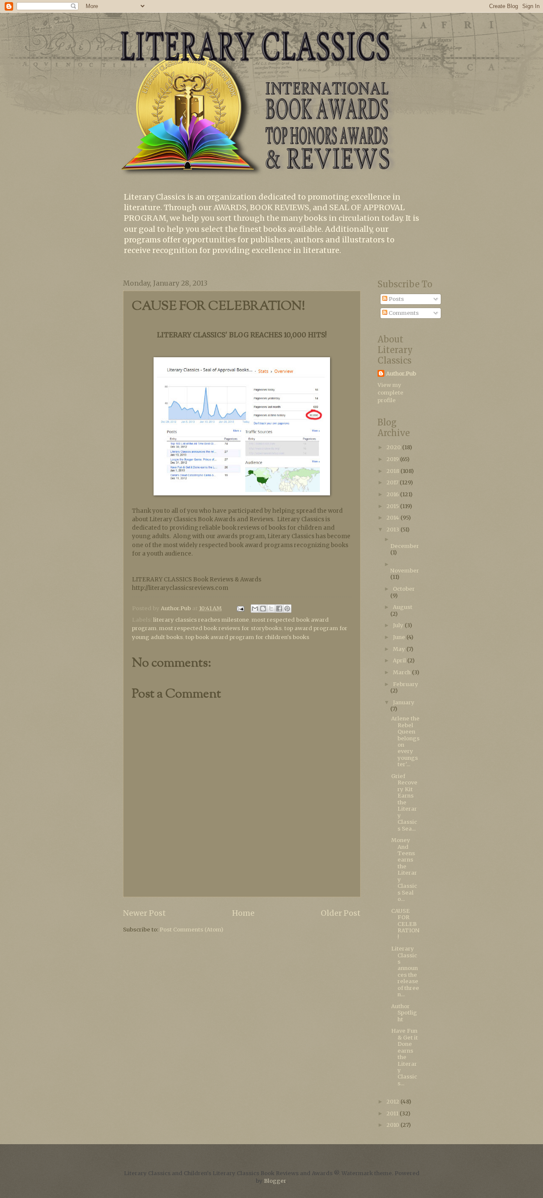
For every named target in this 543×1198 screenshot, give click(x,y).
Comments (403, 313)
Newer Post (144, 913)
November (404, 570)
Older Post (341, 913)
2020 (394, 447)
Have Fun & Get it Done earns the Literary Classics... (404, 1057)
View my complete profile (390, 392)
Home (243, 913)
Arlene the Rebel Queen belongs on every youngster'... (405, 741)
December (404, 546)
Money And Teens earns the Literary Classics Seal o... (404, 870)
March (402, 672)
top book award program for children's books (247, 637)
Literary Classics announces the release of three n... (405, 971)
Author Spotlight (404, 1013)
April (400, 660)
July (399, 625)
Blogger (275, 1180)
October (404, 588)
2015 (393, 506)
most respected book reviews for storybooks (220, 628)
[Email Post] (240, 608)
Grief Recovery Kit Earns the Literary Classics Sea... (404, 802)
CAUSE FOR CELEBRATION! (405, 924)
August (402, 607)
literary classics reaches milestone (201, 619)
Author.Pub (401, 373)
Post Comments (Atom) (191, 929)
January (403, 702)
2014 (393, 517)
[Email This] (255, 608)
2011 (393, 1113)
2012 (393, 1101)
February (405, 684)
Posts (395, 299)
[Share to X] (271, 608)
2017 (393, 482)
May (399, 649)
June (399, 637)
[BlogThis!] (263, 608)
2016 (393, 494)
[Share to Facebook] (279, 608)
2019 (393, 459)
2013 (393, 529)
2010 (393, 1125)
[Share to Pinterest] (287, 608)
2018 (393, 471)
